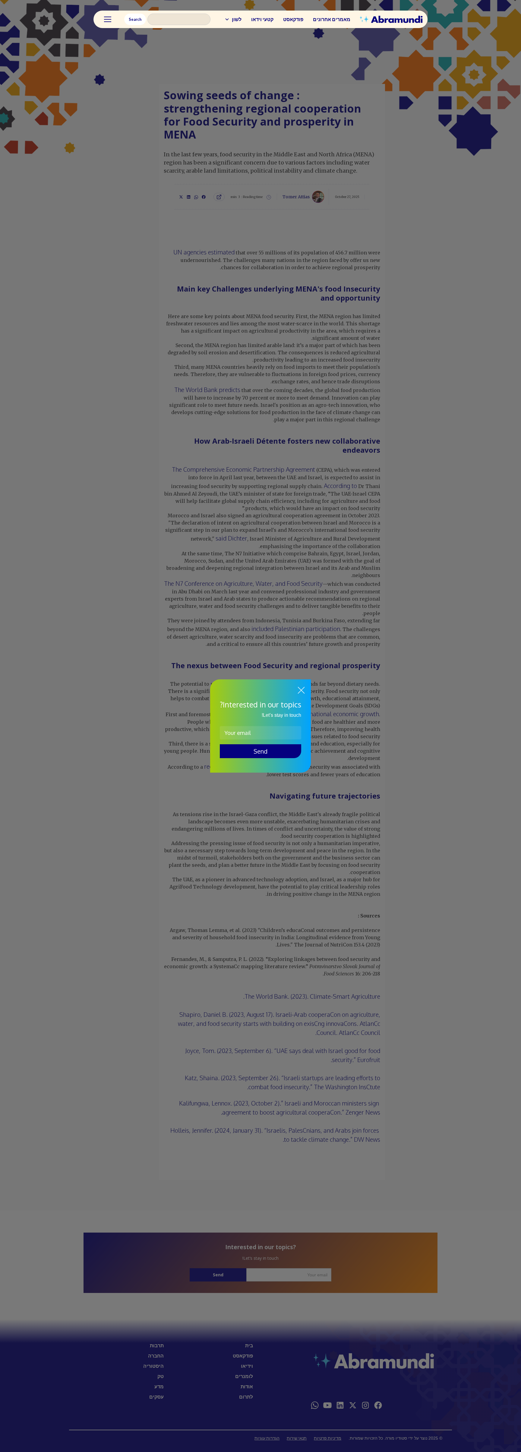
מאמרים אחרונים (331, 19)
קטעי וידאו (262, 19)
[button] (233, 19)
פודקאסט (293, 19)
